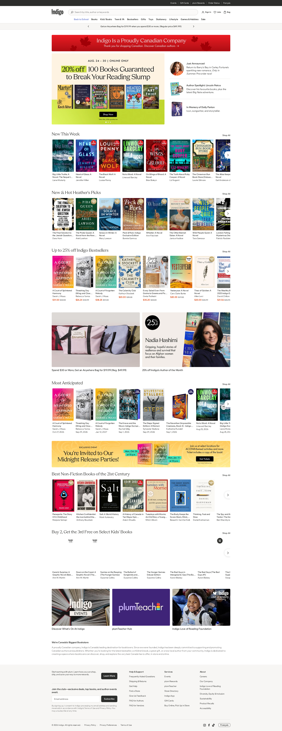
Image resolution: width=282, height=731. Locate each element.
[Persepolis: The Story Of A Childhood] (63, 495)
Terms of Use (126, 725)
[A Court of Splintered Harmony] (63, 272)
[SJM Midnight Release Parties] (141, 454)
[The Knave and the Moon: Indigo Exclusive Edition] (130, 404)
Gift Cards (184, 3)
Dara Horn (57, 238)
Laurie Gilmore (199, 180)
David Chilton (223, 296)
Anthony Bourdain (84, 520)
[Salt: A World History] (110, 495)
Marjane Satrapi (59, 520)
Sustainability (206, 698)
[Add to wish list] (70, 169)
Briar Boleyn (151, 180)
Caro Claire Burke (178, 293)
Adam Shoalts (129, 520)
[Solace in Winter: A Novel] (110, 214)
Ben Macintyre (223, 520)
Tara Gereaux (199, 238)
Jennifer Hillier (82, 180)
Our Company (206, 681)
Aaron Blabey (176, 578)
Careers (203, 676)
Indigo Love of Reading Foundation (210, 687)
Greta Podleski (149, 296)
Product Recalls (207, 703)
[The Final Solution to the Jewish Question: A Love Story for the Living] (63, 214)
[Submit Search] (71, 12)
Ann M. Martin (58, 578)
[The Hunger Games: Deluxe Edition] (157, 553)
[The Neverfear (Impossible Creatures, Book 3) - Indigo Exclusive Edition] (180, 404)
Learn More (109, 675)
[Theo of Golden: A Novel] (204, 272)
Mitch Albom (151, 520)
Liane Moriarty (59, 180)
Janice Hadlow (176, 238)
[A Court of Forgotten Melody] (106, 272)
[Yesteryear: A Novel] (181, 272)
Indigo (61, 725)
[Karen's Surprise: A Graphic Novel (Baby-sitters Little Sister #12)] (63, 553)
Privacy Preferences (108, 725)
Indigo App (169, 696)
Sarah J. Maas (58, 296)
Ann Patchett (152, 235)
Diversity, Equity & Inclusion (212, 693)
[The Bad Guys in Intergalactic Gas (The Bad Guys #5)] (183, 553)
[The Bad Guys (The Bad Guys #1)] (210, 553)
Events (173, 3)
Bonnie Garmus (130, 238)
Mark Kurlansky (106, 517)
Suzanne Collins (107, 578)
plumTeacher (170, 686)
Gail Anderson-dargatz (226, 180)
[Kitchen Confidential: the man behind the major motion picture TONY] (87, 495)
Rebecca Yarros (83, 296)
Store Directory (171, 691)
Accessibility (205, 708)
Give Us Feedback (137, 696)
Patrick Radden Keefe (226, 238)
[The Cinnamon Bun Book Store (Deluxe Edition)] (203, 156)
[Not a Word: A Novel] (133, 156)
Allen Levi (198, 296)
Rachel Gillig (124, 429)
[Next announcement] (193, 26)
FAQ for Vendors (136, 705)
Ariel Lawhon (82, 238)
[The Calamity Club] (130, 272)
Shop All (226, 135)
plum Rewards (198, 3)
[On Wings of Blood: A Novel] (156, 156)
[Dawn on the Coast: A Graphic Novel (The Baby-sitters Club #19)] (87, 553)
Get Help (133, 686)
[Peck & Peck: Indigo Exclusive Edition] (133, 214)
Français (226, 3)
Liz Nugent (174, 180)
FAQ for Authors (136, 700)
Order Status (214, 3)
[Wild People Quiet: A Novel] (203, 214)
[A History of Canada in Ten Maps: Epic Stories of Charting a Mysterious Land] (133, 495)
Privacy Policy (90, 725)
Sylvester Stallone (151, 429)
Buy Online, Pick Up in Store (176, 705)
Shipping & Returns (137, 681)
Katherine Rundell (174, 429)
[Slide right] (160, 89)
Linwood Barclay (129, 177)
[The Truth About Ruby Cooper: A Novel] (179, 156)
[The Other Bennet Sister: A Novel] (179, 214)
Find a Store (134, 691)
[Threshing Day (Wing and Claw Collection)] (84, 272)
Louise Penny (105, 180)
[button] (81, 20)
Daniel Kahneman (201, 520)
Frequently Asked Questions (142, 676)
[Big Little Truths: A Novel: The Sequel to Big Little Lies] (63, 156)
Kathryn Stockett (126, 293)
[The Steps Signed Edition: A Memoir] (153, 404)
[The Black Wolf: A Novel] (109, 156)
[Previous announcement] (88, 26)
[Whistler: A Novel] (156, 214)
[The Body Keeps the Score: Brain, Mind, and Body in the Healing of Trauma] (180, 495)
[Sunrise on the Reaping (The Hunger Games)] (110, 553)
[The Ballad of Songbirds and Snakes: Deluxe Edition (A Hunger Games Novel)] (134, 553)
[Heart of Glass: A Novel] (86, 156)
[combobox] (135, 12)
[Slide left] (56, 89)
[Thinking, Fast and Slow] (204, 495)
